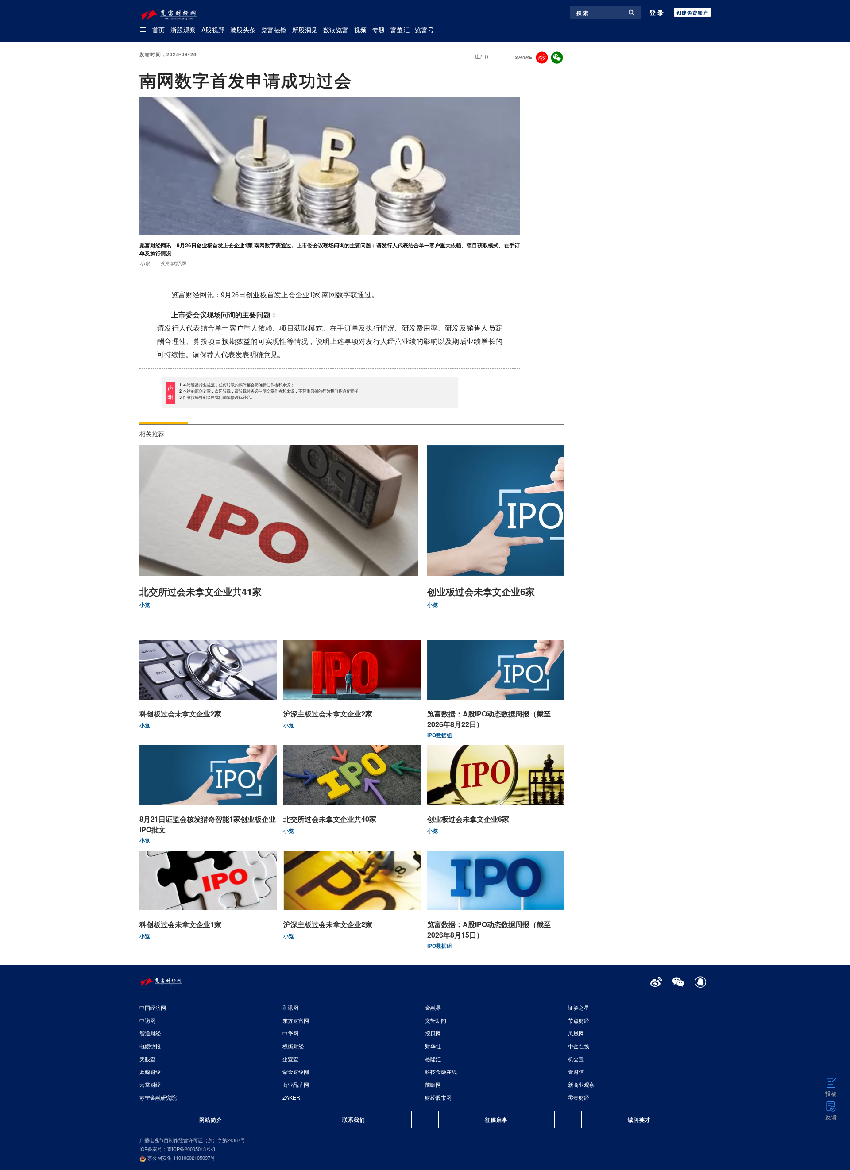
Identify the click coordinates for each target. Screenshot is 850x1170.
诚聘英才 (639, 1120)
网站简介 (210, 1120)
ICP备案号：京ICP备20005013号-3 (177, 1148)
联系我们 (353, 1120)
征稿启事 (496, 1120)
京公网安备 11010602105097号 (180, 1157)
